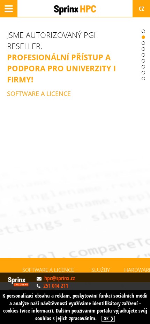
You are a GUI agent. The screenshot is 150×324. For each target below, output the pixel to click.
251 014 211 (55, 286)
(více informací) (36, 310)
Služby (100, 269)
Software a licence (48, 269)
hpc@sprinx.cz (59, 278)
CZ (141, 9)
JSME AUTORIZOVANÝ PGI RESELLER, (61, 64)
